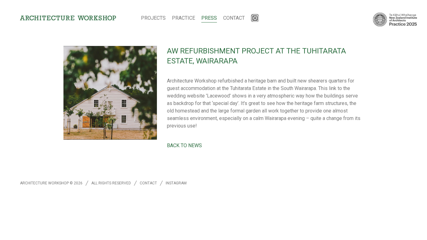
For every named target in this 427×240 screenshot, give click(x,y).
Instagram (176, 183)
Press (209, 18)
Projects (153, 18)
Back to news (184, 145)
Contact (234, 18)
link (332, 88)
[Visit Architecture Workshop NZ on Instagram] (255, 18)
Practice (183, 18)
